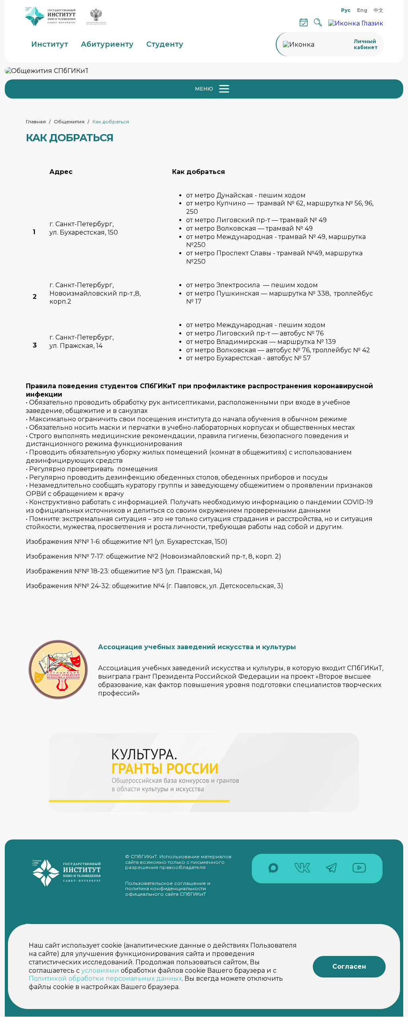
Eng (362, 10)
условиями (100, 970)
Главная (36, 121)
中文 (378, 10)
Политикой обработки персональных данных (105, 978)
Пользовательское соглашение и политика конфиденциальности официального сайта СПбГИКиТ (167, 888)
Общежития (69, 121)
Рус (346, 10)
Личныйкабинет (366, 44)
